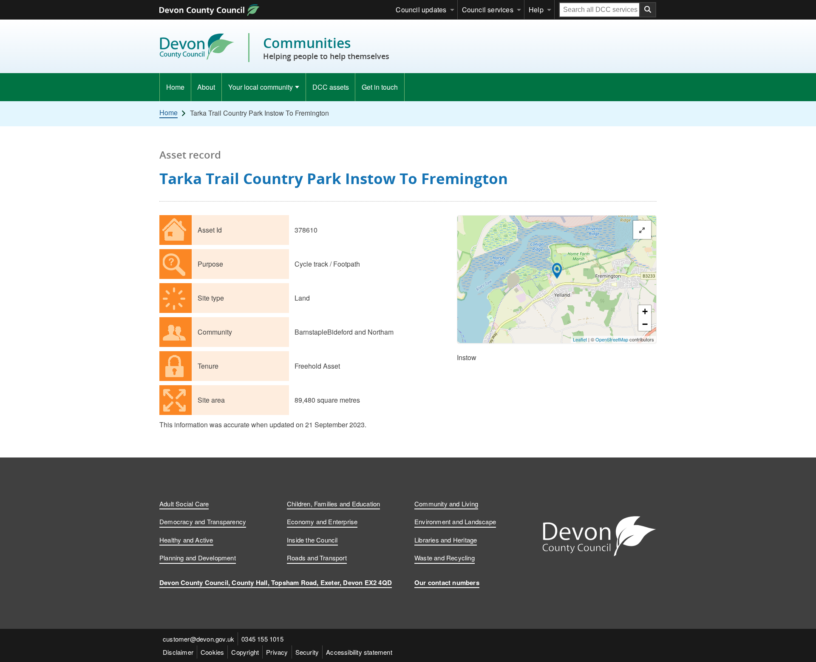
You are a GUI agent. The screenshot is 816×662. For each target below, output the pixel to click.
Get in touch (380, 87)
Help (536, 9)
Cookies (212, 652)
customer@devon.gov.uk (198, 638)
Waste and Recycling (444, 557)
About (206, 87)
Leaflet (580, 339)
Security (307, 652)
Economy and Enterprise (322, 521)
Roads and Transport (317, 557)
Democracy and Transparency (202, 521)
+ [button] (645, 311)
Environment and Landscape (455, 521)
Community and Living (446, 503)
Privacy (277, 652)
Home (175, 87)
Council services (487, 9)
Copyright (245, 652)
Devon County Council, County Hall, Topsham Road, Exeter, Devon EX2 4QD (275, 582)
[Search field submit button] (648, 9)
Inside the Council (312, 539)
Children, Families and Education (333, 503)
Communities (326, 47)
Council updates (421, 9)
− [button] (645, 324)
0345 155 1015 (262, 638)
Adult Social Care (184, 503)
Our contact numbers (446, 582)
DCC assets (330, 87)
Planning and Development (197, 557)
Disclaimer (178, 652)
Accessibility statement (359, 652)
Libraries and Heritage (445, 539)
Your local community (260, 87)
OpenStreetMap (611, 339)
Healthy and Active (186, 539)
